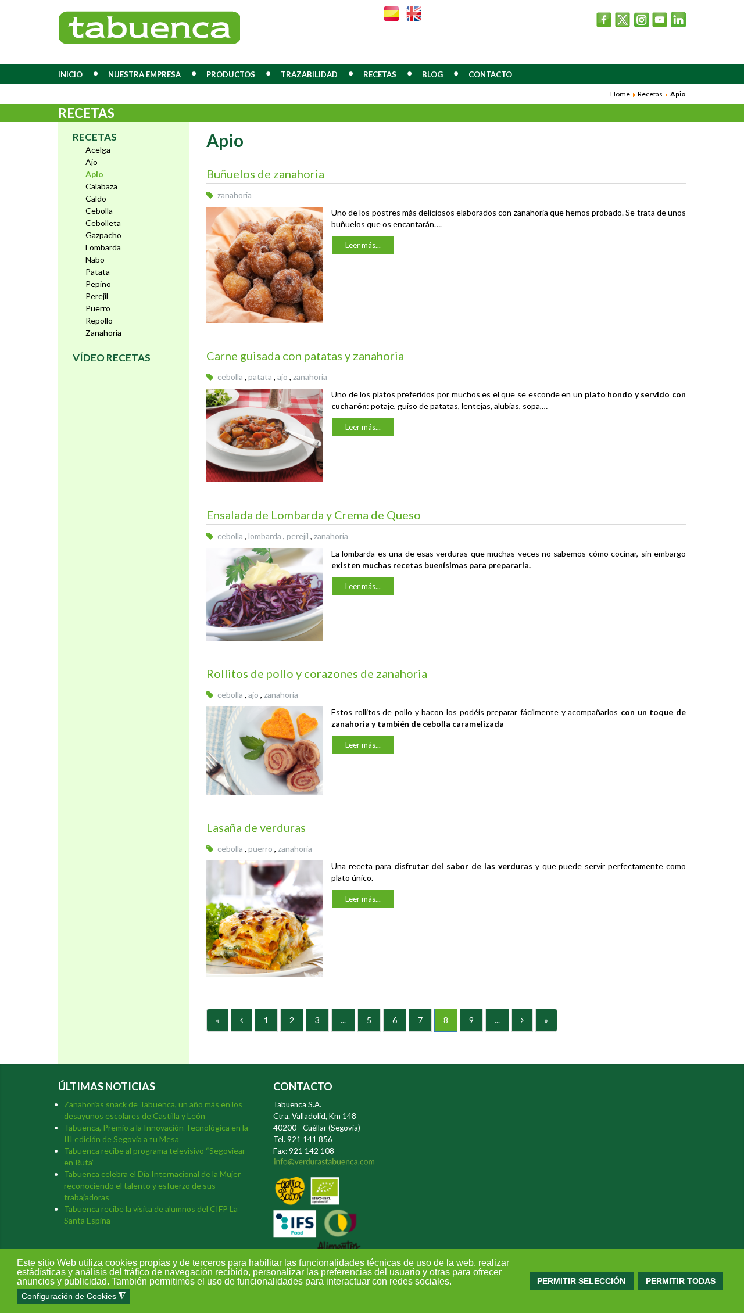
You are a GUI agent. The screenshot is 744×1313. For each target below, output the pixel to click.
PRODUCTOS (230, 74)
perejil (298, 536)
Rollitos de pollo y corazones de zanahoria (316, 673)
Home (620, 93)
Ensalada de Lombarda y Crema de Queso (313, 514)
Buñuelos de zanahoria (265, 173)
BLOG (432, 74)
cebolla (230, 377)
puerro (260, 848)
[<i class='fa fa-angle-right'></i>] (522, 1020)
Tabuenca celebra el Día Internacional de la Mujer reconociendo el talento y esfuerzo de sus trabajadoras (152, 1185)
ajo (282, 377)
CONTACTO (490, 74)
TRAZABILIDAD (309, 74)
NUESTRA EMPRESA (144, 74)
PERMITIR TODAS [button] (681, 1281)
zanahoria (234, 195)
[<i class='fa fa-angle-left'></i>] (241, 1020)
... (343, 1020)
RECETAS (379, 74)
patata (260, 377)
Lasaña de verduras (256, 827)
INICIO (70, 74)
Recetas (650, 93)
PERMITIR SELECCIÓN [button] (581, 1281)
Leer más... (363, 245)
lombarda (264, 536)
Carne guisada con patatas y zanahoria (305, 355)
